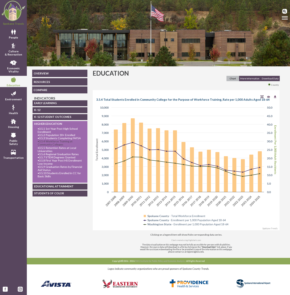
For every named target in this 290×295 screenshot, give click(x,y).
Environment (13, 99)
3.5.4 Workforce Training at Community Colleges (55, 143)
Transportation (13, 157)
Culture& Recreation (13, 53)
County (275, 84)
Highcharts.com (194, 240)
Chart (233, 78)
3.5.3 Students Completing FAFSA (59, 138)
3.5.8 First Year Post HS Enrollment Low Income (60, 162)
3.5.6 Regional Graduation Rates (58, 154)
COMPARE (40, 90)
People (13, 37)
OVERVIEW (41, 73)
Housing (13, 127)
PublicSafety (13, 142)
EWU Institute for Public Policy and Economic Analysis (160, 261)
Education (13, 85)
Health (13, 113)
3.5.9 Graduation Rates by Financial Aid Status (60, 168)
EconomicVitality (13, 70)
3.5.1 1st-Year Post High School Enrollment (58, 130)
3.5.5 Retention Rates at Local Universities (57, 149)
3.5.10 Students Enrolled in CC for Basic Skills (59, 175)
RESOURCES (42, 82)
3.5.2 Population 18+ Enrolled (56, 135)
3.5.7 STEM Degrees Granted (56, 157)
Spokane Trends (13, 23)
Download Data (270, 78)
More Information (249, 78)
